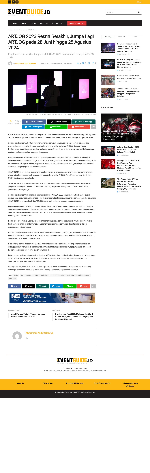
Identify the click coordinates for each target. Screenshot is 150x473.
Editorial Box (48, 383)
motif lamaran (58, 275)
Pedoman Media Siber (75, 383)
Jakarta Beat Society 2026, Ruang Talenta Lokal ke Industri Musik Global (128, 149)
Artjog (16, 275)
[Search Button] (139, 12)
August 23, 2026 (109, 140)
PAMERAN (70, 275)
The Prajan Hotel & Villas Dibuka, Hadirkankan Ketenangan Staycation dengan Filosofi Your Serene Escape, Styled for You (129, 184)
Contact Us (57, 23)
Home (15, 23)
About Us (44, 23)
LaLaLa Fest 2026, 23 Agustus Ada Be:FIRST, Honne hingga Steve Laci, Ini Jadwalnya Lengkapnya (119, 134)
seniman (12, 278)
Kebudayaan (46, 275)
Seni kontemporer (83, 275)
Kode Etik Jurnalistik (102, 383)
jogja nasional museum (30, 275)
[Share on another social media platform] (93, 127)
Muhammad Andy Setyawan (25, 63)
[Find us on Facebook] (9, 2)
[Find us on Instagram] (17, 2)
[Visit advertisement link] (52, 298)
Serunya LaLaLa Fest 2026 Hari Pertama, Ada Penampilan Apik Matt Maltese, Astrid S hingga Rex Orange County (129, 165)
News (23, 23)
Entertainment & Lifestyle (27, 30)
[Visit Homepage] (29, 12)
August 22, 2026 (123, 192)
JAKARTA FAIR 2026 (77, 23)
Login (140, 2)
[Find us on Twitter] (13, 2)
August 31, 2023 (44, 63)
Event (33, 23)
